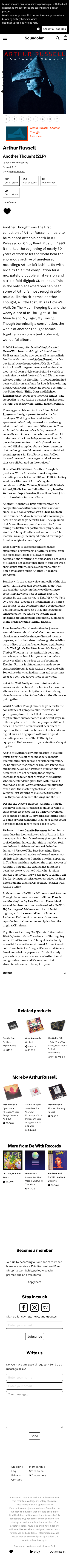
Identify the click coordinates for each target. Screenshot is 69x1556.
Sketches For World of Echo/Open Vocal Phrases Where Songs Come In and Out (34, 1117)
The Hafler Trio (55, 1038)
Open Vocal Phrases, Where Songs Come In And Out (11, 1113)
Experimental (17, 171)
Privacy (16, 1475)
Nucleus (16, 1173)
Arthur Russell (19, 148)
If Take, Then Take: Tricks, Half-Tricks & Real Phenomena (57, 1047)
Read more (36, 136)
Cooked (29, 1042)
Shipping (17, 1466)
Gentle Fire (9, 1038)
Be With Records (19, 162)
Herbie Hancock (56, 1177)
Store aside (36, 1471)
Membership (37, 1466)
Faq (13, 1471)
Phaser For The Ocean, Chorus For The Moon (34, 1181)
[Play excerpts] (6, 119)
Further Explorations (9, 1044)
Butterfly (52, 1180)
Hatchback (31, 1173)
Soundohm (35, 38)
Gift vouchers (37, 1475)
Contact (16, 1479)
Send (34, 1436)
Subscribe (34, 1337)
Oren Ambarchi (33, 1038)
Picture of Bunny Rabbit (56, 1110)
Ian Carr (7, 1173)
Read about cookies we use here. (20, 22)
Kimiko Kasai (55, 1173)
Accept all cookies (54, 29)
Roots (6, 1177)
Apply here (34, 1282)
